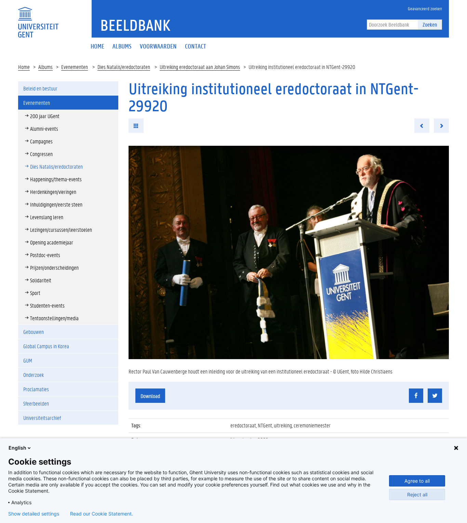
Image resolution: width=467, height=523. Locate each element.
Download (150, 395)
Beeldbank (135, 24)
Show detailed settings (33, 514)
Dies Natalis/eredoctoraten (123, 66)
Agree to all (417, 481)
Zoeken (430, 24)
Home (24, 66)
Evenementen (74, 66)
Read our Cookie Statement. (101, 514)
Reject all (417, 494)
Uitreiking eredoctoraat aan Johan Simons (200, 66)
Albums (45, 66)
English (17, 448)
